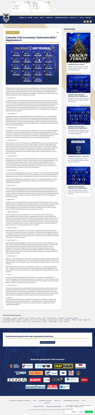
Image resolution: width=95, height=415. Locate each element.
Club (35, 17)
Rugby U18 (86, 320)
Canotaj (32, 318)
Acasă (30, 17)
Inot (31, 320)
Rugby (80, 320)
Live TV (82, 17)
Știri (41, 17)
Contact (88, 17)
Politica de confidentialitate (53, 406)
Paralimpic (67, 320)
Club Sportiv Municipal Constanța (19, 400)
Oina (60, 320)
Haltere (19, 320)
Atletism (14, 318)
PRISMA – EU (22, 17)
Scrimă (24, 321)
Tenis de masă (36, 321)
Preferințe (80, 412)
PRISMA (74, 320)
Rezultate (73, 17)
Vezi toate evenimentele (47, 342)
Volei (60, 321)
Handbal (14, 2)
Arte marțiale (6, 318)
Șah (13, 321)
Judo (35, 320)
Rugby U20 (6, 321)
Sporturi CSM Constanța (71, 400)
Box (27, 318)
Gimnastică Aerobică (72, 318)
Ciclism (38, 318)
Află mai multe (69, 409)
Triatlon (44, 321)
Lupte (55, 320)
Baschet (21, 318)
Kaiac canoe (42, 320)
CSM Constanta (51, 318)
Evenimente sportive (61, 17)
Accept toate (89, 412)
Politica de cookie (38, 406)
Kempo (50, 320)
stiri (29, 321)
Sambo (18, 321)
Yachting (65, 321)
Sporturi (49, 17)
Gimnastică (61, 318)
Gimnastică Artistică (9, 320)
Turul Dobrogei (52, 321)
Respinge (74, 412)
